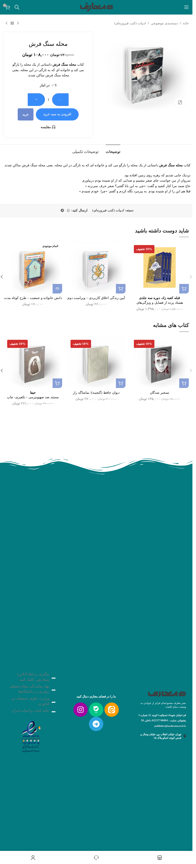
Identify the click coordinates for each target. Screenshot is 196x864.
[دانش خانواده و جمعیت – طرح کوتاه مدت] (33, 267)
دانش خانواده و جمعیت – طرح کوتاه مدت (33, 298)
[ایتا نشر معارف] (111, 709)
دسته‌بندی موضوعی (164, 23)
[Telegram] (96, 724)
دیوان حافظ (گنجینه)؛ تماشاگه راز (96, 392)
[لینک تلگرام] (62, 210)
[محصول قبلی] (18, 23)
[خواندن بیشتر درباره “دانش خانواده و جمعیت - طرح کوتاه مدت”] (57, 288)
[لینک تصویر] (30, 735)
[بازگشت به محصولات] (12, 23)
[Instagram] (80, 709)
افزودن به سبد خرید (57, 114)
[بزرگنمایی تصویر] (179, 102)
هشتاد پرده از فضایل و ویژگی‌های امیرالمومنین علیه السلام (159, 302)
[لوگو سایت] (96, 7)
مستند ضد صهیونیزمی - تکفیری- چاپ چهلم (33, 397)
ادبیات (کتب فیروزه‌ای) (130, 23)
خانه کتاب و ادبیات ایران (30, 710)
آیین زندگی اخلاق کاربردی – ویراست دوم (96, 298)
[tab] (113, 151)
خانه (186, 23)
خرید (25, 114)
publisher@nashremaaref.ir (170, 725)
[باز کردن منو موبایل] (186, 7)
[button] (184, 288)
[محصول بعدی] (6, 23)
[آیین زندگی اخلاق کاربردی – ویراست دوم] (96, 267)
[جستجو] (17, 7)
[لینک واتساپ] (68, 210)
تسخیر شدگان (159, 392)
